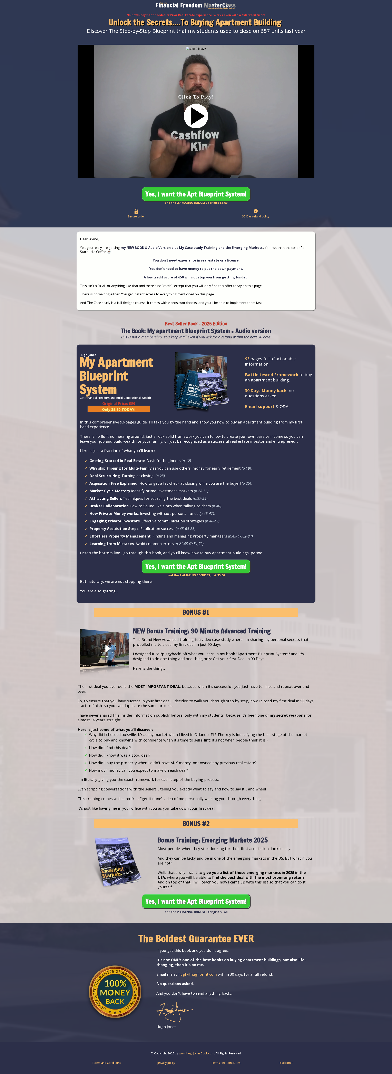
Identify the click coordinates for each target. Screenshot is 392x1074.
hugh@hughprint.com (197, 974)
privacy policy (166, 1063)
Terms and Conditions (106, 1063)
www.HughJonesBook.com (196, 1053)
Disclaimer (286, 1063)
